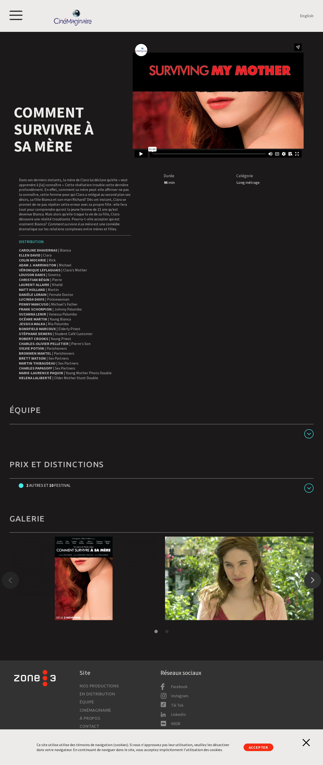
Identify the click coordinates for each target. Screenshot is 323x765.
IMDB (175, 723)
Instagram (179, 695)
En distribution (97, 694)
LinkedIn (178, 714)
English (307, 15)
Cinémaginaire (95, 710)
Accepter (258, 747)
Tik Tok (177, 705)
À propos (90, 718)
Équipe (87, 702)
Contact (89, 726)
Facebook (179, 686)
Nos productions (99, 686)
